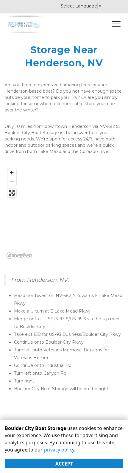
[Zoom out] (11, 181)
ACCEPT (64, 463)
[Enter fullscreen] (11, 193)
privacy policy (59, 449)
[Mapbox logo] (19, 255)
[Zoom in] (11, 172)
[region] (64, 213)
